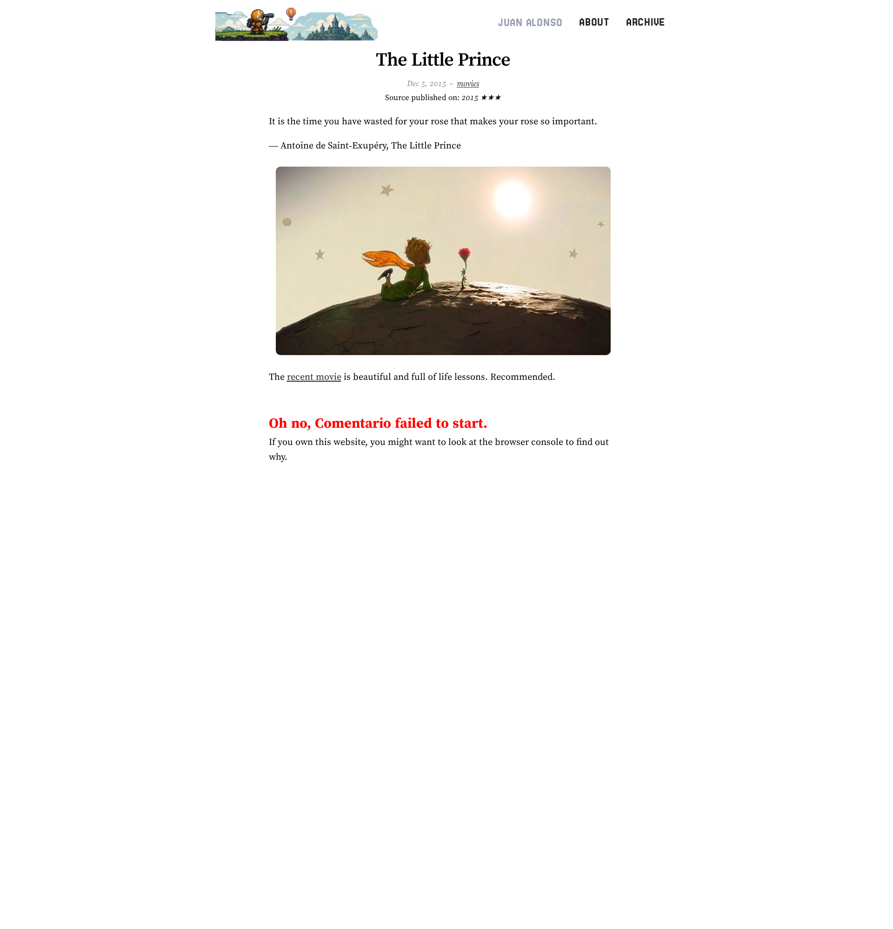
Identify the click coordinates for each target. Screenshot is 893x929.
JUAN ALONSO (530, 22)
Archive (645, 22)
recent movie (314, 376)
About (594, 22)
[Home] (300, 22)
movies (468, 83)
